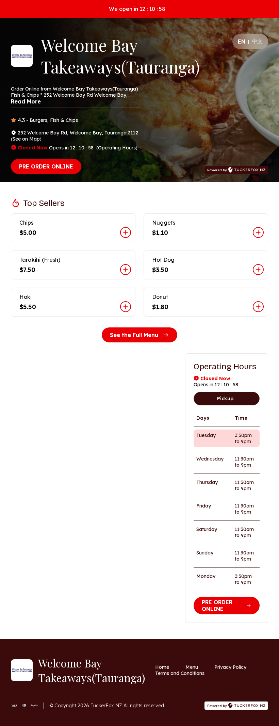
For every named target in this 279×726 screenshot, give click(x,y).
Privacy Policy (230, 667)
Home (162, 667)
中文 (257, 41)
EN (241, 41)
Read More (26, 101)
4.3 (21, 120)
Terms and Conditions (179, 673)
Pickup (225, 399)
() (26, 139)
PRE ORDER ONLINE (46, 166)
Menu (191, 667)
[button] (73, 227)
